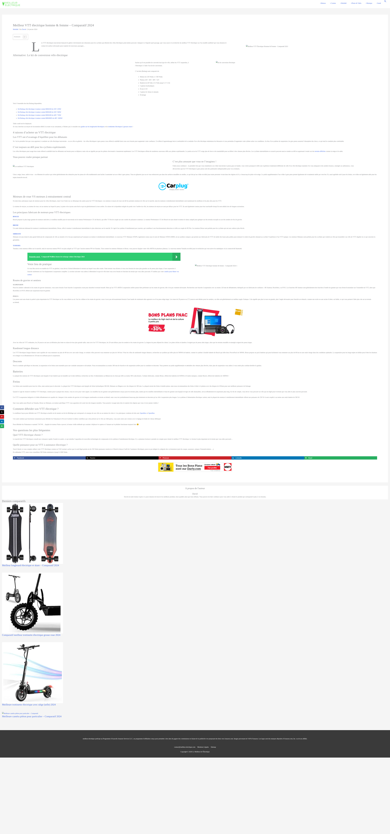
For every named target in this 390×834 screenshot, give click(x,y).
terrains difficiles (320, 151)
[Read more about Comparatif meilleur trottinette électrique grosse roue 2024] (32, 603)
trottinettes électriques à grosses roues (120, 126)
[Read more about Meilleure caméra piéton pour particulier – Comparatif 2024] (20, 713)
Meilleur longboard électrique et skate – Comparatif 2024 (30, 565)
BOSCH (16, 216)
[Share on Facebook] (2, 407)
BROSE (15, 225)
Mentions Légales (203, 747)
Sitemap (213, 747)
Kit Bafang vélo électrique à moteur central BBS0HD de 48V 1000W (40, 118)
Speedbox (143, 413)
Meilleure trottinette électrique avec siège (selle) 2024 (29, 704)
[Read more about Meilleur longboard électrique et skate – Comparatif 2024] (32, 533)
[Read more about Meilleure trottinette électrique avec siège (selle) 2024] (32, 672)
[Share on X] (2, 412)
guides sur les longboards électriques (92, 126)
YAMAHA (16, 245)
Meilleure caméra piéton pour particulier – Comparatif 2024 (31, 716)
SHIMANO (17, 234)
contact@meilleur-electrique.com (184, 747)
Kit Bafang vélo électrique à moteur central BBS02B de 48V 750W (39, 115)
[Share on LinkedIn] (2, 421)
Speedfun (151, 413)
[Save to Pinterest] (2, 417)
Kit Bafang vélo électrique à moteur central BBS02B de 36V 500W (39, 112)
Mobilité (15, 29)
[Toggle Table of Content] (23, 37)
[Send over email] (2, 426)
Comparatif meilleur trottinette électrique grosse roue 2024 (31, 635)
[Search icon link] (385, 2)
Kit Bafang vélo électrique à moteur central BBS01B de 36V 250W (39, 109)
